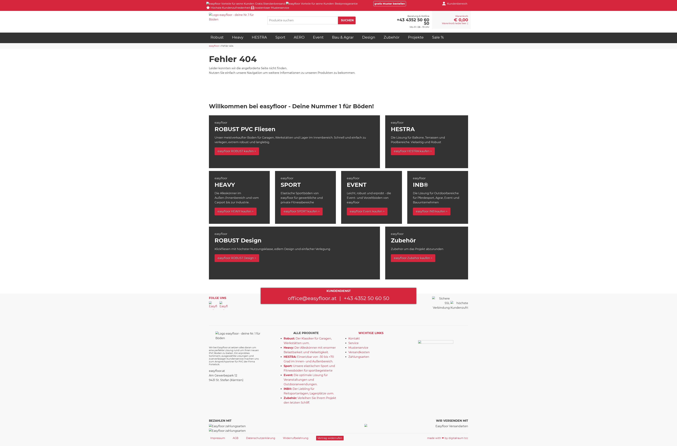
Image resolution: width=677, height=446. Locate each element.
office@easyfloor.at (312, 298)
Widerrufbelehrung (295, 438)
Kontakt (354, 338)
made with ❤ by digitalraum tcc (447, 438)
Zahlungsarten (358, 356)
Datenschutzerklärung (260, 438)
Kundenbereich (457, 3)
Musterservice (358, 347)
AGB (235, 438)
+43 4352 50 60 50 (366, 298)
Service (353, 343)
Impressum (217, 438)
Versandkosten (359, 352)
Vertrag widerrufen (330, 438)
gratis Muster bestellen (389, 3)
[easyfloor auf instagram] (223, 305)
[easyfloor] (235, 17)
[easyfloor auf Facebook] (213, 305)
